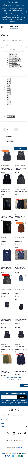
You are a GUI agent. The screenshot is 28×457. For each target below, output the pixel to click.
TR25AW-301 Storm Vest (21, 191)
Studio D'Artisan (19, 237)
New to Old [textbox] (19, 45)
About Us (4, 423)
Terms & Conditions (18, 440)
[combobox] (21, 45)
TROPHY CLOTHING (20, 165)
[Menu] (1, 27)
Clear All (7, 147)
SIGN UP (22, 397)
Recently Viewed (15, 379)
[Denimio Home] (14, 27)
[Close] (26, 12)
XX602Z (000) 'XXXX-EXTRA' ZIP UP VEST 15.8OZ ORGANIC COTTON (7, 348)
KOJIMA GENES (5, 165)
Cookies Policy (9, 440)
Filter (6, 45)
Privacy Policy (13, 402)
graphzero (18, 214)
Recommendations (14, 377)
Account (4, 420)
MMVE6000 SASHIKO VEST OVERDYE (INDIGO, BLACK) (6, 193)
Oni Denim (4, 265)
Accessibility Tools (9, 438)
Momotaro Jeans (5, 189)
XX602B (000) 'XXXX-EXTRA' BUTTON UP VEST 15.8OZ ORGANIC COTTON (21, 348)
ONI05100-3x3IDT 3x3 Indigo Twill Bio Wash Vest (6, 268)
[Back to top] (25, 449)
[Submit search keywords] (23, 27)
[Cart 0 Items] (26, 27)
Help (2, 426)
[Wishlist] (11, 151)
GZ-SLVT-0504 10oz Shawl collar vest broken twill (20, 268)
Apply (20, 148)
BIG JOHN (3, 214)
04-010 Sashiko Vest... (20, 371)
